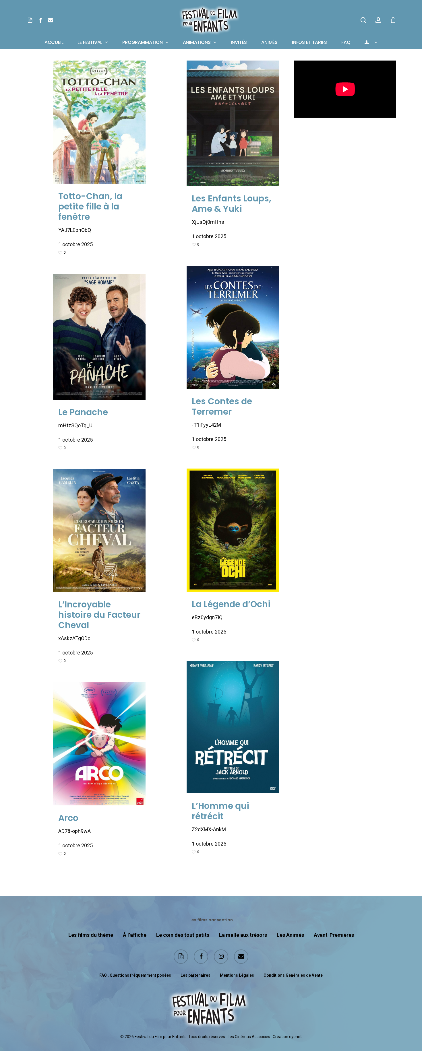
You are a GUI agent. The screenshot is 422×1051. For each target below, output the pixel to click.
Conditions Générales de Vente (293, 975)
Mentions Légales (237, 975)
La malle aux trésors (243, 935)
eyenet (295, 1036)
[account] (378, 20)
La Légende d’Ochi (231, 604)
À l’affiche (134, 935)
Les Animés (290, 935)
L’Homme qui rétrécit (220, 811)
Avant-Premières (334, 935)
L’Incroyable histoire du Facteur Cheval (99, 614)
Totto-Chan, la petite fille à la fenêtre (90, 206)
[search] (363, 20)
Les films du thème (90, 935)
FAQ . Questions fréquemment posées (135, 975)
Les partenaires (195, 975)
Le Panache (83, 412)
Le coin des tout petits (182, 935)
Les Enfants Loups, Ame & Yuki (231, 203)
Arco (68, 818)
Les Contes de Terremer (222, 406)
